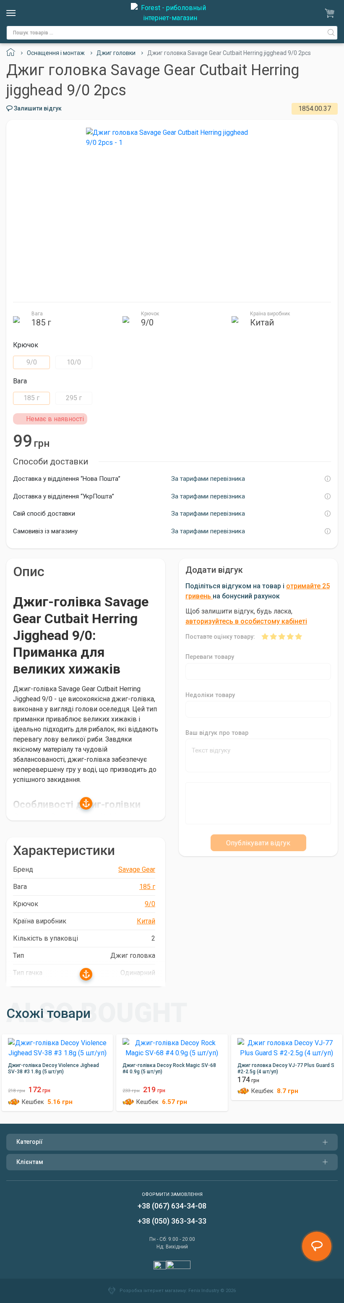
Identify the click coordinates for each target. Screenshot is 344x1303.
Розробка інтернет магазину (153, 1290)
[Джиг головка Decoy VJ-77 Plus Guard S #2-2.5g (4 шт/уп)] (286, 1046)
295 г (74, 398)
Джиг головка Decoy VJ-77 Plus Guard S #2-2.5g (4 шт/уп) (285, 1068)
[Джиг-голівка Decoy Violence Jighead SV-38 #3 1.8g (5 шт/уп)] (57, 1046)
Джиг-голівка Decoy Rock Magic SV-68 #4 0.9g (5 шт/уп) (169, 1068)
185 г (31, 398)
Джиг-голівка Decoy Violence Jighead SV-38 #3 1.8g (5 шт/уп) (53, 1068)
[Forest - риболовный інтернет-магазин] (170, 13)
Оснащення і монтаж (56, 53)
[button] (86, 801)
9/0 (31, 362)
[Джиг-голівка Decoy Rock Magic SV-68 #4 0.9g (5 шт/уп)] (171, 1046)
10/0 (74, 362)
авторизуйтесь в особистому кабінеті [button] (246, 621)
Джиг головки (116, 53)
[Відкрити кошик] (331, 13)
